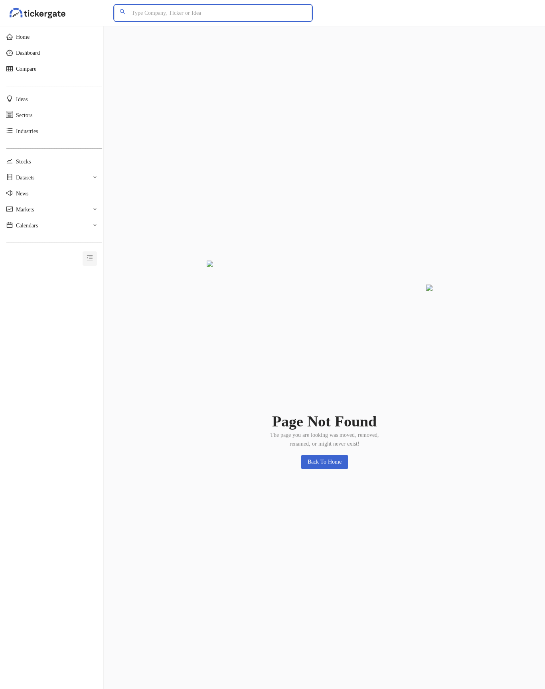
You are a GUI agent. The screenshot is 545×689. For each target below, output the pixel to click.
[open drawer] (90, 258)
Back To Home (325, 462)
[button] (51, 37)
